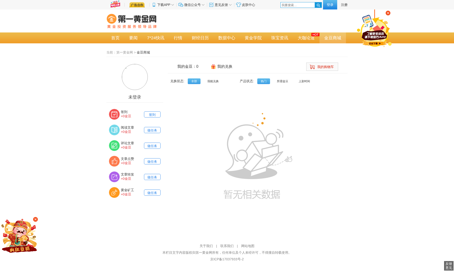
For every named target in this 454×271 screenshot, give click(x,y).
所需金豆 (282, 81)
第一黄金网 (124, 52)
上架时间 (304, 81)
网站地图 (247, 246)
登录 (330, 5)
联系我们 (227, 246)
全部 (194, 81)
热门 (263, 81)
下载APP (163, 5)
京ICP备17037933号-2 (227, 259)
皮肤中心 (248, 5)
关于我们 (206, 246)
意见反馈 (221, 5)
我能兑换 (213, 81)
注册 (344, 5)
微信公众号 (192, 5)
